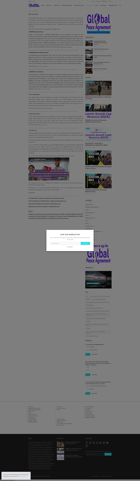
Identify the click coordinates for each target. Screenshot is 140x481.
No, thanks (70, 246)
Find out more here (22, 476)
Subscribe (85, 243)
